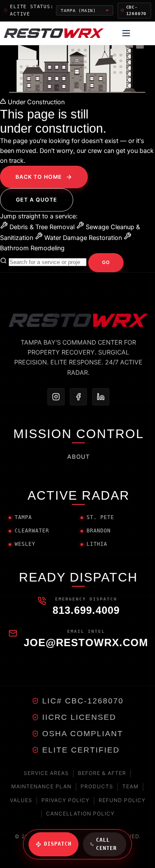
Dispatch (57, 844)
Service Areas (46, 773)
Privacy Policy (65, 800)
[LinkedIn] (100, 396)
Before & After (102, 773)
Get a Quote (36, 199)
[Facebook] (78, 396)
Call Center (106, 844)
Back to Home (39, 177)
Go (106, 262)
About (78, 456)
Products (97, 786)
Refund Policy (122, 800)
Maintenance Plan (41, 786)
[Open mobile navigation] (126, 33)
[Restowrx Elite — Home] (54, 33)
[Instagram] (56, 396)
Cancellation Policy (80, 813)
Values (21, 800)
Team (130, 786)
